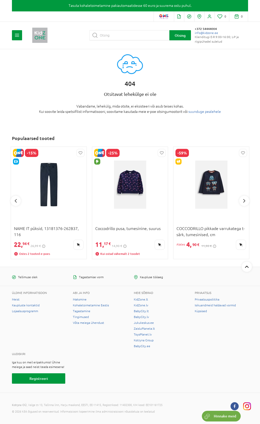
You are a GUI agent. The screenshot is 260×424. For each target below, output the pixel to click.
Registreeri (38, 378)
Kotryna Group (144, 340)
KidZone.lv (141, 305)
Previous (16, 201)
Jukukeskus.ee (144, 323)
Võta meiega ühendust (88, 323)
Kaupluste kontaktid (26, 305)
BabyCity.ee (142, 346)
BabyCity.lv (141, 317)
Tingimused (81, 317)
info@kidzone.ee (206, 33)
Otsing (180, 35)
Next (244, 201)
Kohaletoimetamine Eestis (91, 305)
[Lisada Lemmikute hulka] (80, 153)
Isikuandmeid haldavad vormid (215, 305)
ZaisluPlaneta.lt (144, 328)
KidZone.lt (141, 299)
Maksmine (80, 299)
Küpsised (201, 311)
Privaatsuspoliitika (207, 299)
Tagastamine (81, 311)
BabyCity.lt (141, 311)
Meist (16, 299)
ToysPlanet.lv (143, 334)
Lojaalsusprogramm (25, 311)
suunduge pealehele (204, 112)
